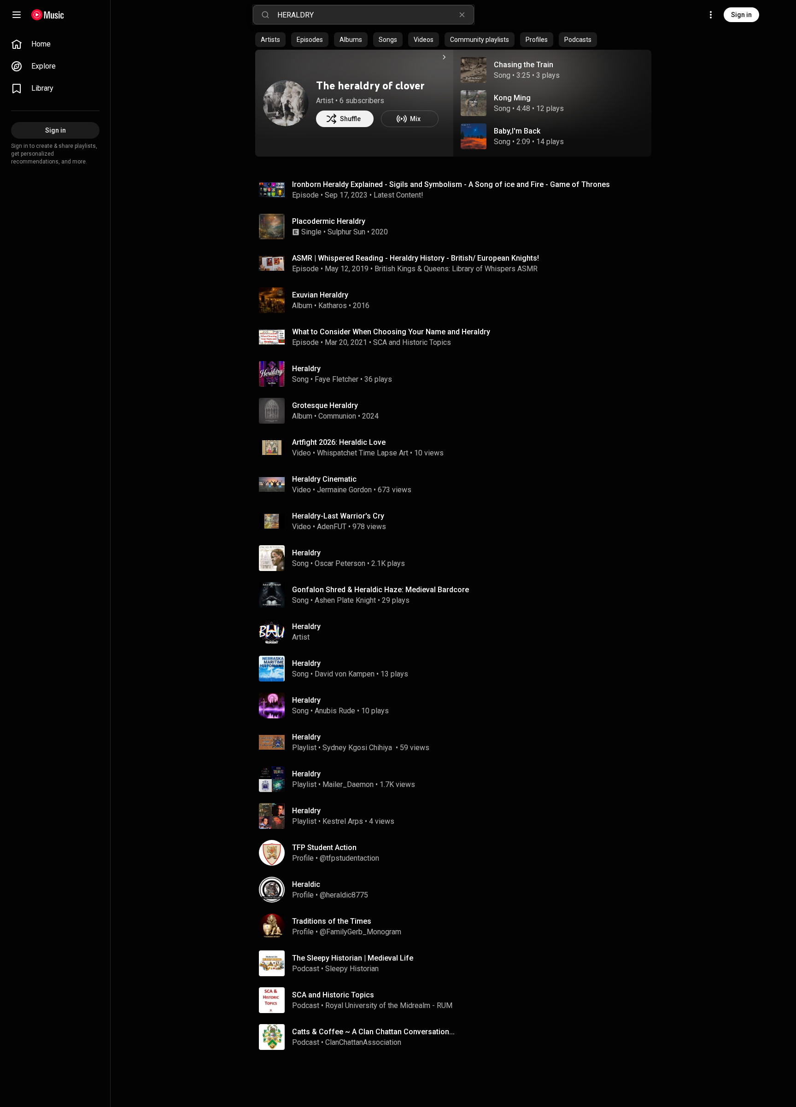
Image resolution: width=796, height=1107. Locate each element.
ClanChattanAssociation (363, 1042)
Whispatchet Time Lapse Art (362, 453)
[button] (473, 70)
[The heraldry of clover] (286, 103)
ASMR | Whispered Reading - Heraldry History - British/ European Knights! (415, 258)
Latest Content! (398, 195)
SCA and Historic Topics (412, 342)
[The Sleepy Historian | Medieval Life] (457, 963)
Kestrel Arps (342, 821)
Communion (337, 416)
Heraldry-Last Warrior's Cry (338, 516)
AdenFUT (331, 526)
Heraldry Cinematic (324, 479)
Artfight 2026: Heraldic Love (339, 442)
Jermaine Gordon (344, 489)
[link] (55, 44)
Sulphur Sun (346, 231)
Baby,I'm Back (517, 131)
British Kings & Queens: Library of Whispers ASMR (456, 268)
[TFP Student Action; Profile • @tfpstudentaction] (457, 852)
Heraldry (306, 368)
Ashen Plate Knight (345, 600)
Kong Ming (512, 97)
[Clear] (462, 14)
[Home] (47, 14)
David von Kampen (345, 674)
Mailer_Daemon (348, 784)
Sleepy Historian (352, 968)
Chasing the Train (523, 64)
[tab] (270, 39)
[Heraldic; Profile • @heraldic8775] (457, 889)
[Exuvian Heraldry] (457, 300)
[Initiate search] (265, 14)
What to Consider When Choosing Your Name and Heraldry (391, 331)
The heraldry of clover (370, 85)
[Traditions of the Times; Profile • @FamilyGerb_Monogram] (457, 926)
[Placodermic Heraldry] (457, 226)
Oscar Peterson (340, 563)
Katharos (332, 305)
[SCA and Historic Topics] (457, 1000)
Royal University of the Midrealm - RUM (388, 1005)
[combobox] (375, 15)
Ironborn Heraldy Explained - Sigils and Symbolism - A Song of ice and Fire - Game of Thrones (451, 184)
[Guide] (16, 14)
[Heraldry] (457, 631)
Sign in (741, 14)
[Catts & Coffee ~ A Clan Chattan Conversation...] (457, 1037)
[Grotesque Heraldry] (457, 410)
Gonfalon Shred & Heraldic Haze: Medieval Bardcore (380, 589)
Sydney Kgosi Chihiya (358, 747)
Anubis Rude (335, 710)
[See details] (444, 57)
